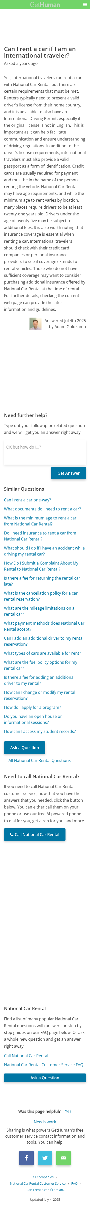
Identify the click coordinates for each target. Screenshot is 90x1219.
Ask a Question (24, 747)
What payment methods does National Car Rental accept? (44, 626)
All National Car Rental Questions (39, 760)
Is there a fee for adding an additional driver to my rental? (39, 680)
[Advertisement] (45, 371)
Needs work (45, 1122)
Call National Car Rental (26, 1055)
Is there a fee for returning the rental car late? (42, 581)
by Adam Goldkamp (67, 326)
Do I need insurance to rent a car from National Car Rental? (40, 536)
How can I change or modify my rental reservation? (39, 695)
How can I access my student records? (40, 731)
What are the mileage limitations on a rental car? (39, 611)
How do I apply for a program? (32, 707)
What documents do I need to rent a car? (42, 509)
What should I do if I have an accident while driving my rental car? (44, 551)
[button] (85, 4)
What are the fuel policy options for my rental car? (40, 665)
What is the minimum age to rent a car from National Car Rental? (40, 521)
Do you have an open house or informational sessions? (33, 719)
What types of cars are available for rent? (42, 653)
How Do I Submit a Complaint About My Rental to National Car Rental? (41, 566)
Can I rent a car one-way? (27, 500)
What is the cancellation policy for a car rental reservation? (41, 596)
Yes (68, 1111)
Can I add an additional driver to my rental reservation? (44, 641)
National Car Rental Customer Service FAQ (43, 1064)
